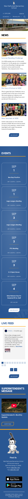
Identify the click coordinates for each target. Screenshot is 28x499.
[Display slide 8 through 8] (20, 363)
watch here (7, 424)
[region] (14, 412)
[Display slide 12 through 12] (5, 365)
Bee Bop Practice (14, 177)
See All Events (14, 310)
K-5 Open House (14, 272)
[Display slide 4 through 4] (10, 363)
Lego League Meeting (14, 201)
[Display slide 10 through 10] (25, 363)
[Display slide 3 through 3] (7, 363)
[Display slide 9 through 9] (22, 363)
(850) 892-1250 (15, 467)
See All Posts (14, 135)
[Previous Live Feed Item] (11, 369)
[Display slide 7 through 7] (17, 363)
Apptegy (17, 496)
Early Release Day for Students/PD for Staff (14, 297)
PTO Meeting (14, 248)
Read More (19, 346)
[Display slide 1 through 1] (2, 363)
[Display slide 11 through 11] (2, 365)
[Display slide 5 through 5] (12, 363)
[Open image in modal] (7, 350)
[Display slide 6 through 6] (15, 363)
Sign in (21, 13)
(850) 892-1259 (14, 470)
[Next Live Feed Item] (15, 369)
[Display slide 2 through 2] (5, 363)
